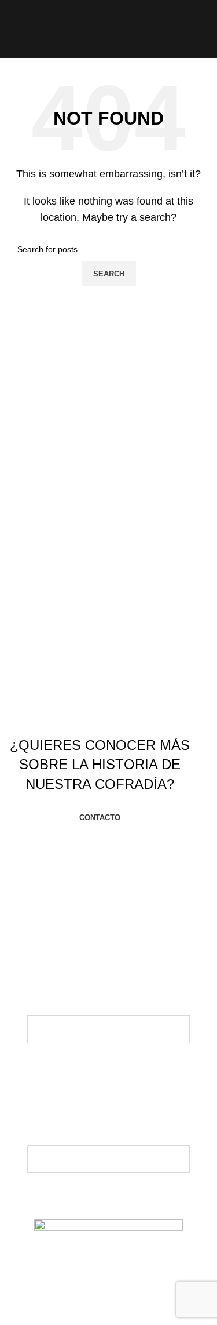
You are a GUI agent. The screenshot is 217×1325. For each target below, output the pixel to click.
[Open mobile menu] (13, 29)
